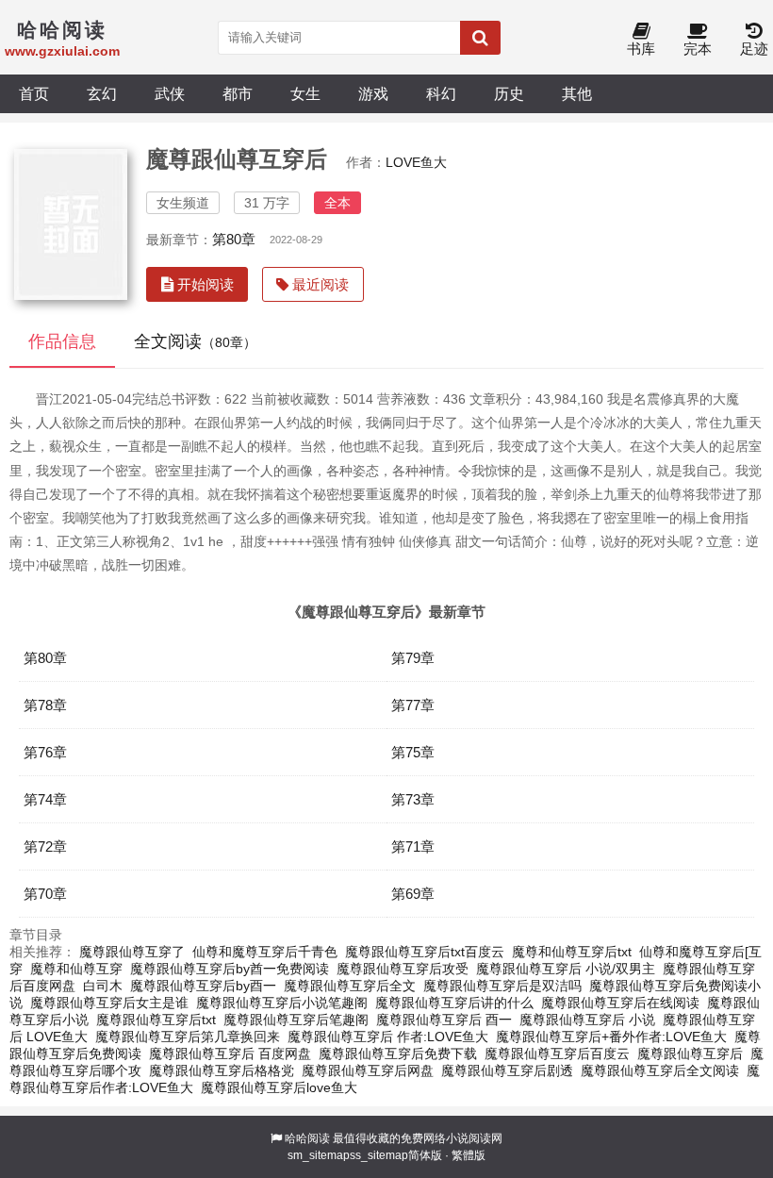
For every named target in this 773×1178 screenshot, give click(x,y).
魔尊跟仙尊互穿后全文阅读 (660, 1070)
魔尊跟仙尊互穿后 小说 (587, 1019)
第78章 (45, 705)
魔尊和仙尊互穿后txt (572, 951)
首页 (34, 93)
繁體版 (468, 1155)
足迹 (754, 49)
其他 (577, 93)
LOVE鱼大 (416, 162)
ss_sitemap (379, 1155)
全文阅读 (195, 341)
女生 (305, 93)
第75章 (413, 752)
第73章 (413, 799)
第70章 (45, 894)
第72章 (45, 846)
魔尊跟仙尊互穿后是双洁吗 (502, 985)
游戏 (373, 93)
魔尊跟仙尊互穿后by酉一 (203, 985)
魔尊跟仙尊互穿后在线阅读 (620, 1002)
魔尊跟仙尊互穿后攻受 (403, 968)
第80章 (233, 239)
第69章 (413, 894)
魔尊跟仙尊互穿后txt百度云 (424, 951)
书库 (641, 49)
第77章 (413, 705)
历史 (509, 93)
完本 (697, 49)
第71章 (413, 846)
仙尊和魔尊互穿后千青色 (264, 951)
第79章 (413, 658)
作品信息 (62, 341)
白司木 (103, 985)
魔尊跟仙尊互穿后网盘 (368, 1070)
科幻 (441, 93)
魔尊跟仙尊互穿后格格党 (221, 1070)
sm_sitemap (319, 1155)
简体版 (425, 1155)
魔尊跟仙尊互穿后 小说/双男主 (565, 968)
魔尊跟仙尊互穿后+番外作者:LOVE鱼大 (611, 1036)
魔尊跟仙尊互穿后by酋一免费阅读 (229, 968)
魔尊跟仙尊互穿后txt (156, 1019)
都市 (237, 93)
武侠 (170, 93)
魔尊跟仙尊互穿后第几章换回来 (187, 1036)
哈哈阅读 (307, 1138)
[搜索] (480, 38)
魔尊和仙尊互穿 (76, 968)
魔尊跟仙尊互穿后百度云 (557, 1053)
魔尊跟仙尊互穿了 (132, 951)
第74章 (45, 799)
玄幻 (102, 93)
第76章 (45, 752)
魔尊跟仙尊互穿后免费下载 (398, 1053)
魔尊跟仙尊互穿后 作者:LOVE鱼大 (388, 1036)
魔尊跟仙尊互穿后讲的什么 (454, 1002)
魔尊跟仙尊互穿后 (690, 1053)
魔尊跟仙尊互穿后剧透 (507, 1070)
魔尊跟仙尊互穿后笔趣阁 (296, 1019)
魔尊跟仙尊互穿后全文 (350, 985)
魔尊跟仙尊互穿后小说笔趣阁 (282, 1002)
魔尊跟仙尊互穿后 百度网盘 (230, 1053)
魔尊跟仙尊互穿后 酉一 (444, 1019)
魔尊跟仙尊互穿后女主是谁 (109, 1002)
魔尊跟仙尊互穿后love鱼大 (279, 1087)
